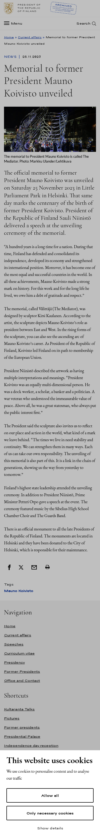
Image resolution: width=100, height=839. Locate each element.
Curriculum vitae (19, 653)
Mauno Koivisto (18, 590)
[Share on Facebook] (9, 567)
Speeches (13, 644)
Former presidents (22, 727)
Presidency (14, 662)
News (11, 57)
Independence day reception (31, 745)
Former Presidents (22, 671)
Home (9, 37)
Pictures (11, 718)
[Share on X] (21, 567)
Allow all (50, 795)
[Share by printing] (47, 567)
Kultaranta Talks (19, 709)
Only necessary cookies (50, 813)
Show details (50, 828)
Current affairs (30, 37)
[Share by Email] (34, 567)
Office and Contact (22, 680)
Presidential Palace (22, 736)
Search (83, 23)
